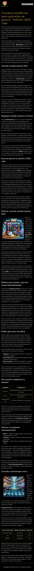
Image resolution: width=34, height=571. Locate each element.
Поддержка (30, 4)
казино (27, 32)
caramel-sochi (4, 6)
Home (23, 4)
